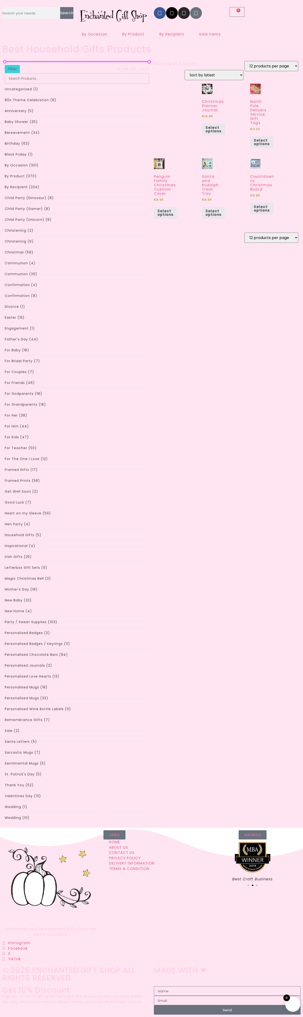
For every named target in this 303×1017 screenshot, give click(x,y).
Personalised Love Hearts (32, 676)
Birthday (17, 143)
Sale (12, 730)
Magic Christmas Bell (28, 578)
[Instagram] (184, 13)
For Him (17, 426)
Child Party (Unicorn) (28, 219)
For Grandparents (25, 404)
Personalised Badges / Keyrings (37, 643)
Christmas (19, 252)
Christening (19, 230)
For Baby (17, 350)
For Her (16, 415)
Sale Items (210, 34)
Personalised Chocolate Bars (36, 654)
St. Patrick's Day (23, 774)
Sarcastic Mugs (22, 752)
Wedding (16, 806)
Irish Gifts (18, 556)
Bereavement (22, 132)
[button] (248, 885)
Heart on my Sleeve (28, 513)
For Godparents (23, 393)
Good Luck (18, 502)
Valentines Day (23, 796)
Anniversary (19, 111)
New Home (18, 611)
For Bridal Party (22, 361)
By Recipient (171, 34)
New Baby (18, 600)
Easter (15, 317)
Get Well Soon (21, 491)
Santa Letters (21, 741)
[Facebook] (160, 13)
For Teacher (21, 448)
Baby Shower (21, 121)
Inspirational (20, 545)
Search (66, 13)
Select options (213, 129)
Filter (12, 69)
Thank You (19, 785)
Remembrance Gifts (27, 719)
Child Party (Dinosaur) (29, 198)
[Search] (143, 78)
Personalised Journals (28, 665)
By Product (133, 34)
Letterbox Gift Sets (26, 567)
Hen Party (17, 524)
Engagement (20, 328)
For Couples (19, 371)
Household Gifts (23, 535)
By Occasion (94, 34)
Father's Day (21, 339)
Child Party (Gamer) (27, 208)
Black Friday (19, 154)
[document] (151, 1000)
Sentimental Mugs (25, 763)
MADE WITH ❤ (180, 970)
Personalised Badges (27, 632)
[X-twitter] (172, 13)
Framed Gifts (21, 469)
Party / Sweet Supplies (31, 622)
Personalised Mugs (26, 687)
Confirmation (21, 284)
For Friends (20, 382)
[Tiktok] (196, 13)
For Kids (17, 437)
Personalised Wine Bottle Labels (38, 709)
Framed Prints (22, 480)
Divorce (15, 306)
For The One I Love (26, 458)
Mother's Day (21, 589)
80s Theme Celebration (30, 100)
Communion (20, 263)
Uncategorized (21, 89)
